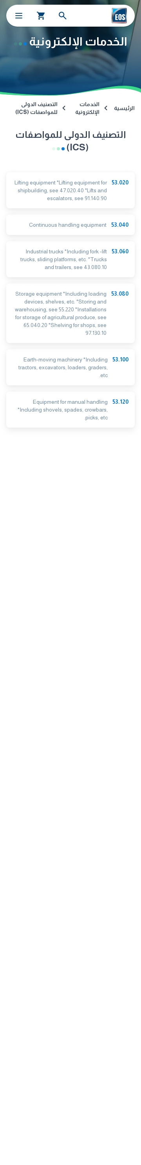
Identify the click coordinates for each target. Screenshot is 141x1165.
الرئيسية (124, 108)
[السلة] (41, 15)
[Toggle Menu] (18, 15)
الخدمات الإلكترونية (87, 108)
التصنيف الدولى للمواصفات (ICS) (36, 108)
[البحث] (62, 15)
